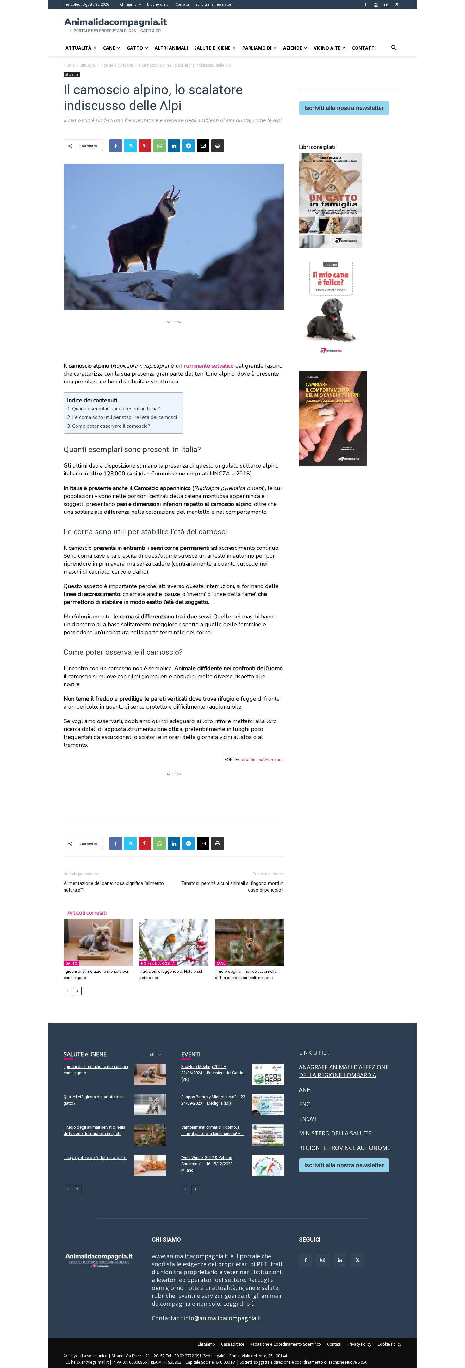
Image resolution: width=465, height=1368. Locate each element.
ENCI (305, 1104)
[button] (393, 48)
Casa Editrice (232, 1344)
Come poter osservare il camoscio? (111, 426)
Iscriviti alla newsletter (214, 4)
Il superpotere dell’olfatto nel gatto (95, 1157)
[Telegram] (188, 145)
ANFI (305, 1089)
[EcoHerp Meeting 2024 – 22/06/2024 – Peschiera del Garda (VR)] (268, 1074)
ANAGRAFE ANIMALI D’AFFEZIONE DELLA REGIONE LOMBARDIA (344, 1071)
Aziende (292, 48)
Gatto (135, 48)
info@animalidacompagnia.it (222, 1318)
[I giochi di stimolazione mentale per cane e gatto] (98, 942)
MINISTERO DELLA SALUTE (335, 1133)
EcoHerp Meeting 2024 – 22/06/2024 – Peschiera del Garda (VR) (212, 1073)
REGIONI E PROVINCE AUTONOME (344, 1147)
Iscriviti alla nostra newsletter (344, 108)
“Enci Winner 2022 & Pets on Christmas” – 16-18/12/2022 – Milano (208, 1164)
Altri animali (171, 48)
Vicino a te (327, 48)
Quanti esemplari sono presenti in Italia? (116, 408)
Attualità (78, 48)
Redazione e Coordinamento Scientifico (285, 1344)
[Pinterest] (145, 145)
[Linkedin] (386, 4)
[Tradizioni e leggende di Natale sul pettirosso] (173, 942)
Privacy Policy (359, 1344)
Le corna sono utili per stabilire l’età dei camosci (124, 417)
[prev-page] (67, 991)
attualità (88, 65)
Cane (109, 48)
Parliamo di (256, 48)
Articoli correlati (87, 913)
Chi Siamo (128, 4)
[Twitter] (396, 4)
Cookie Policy (389, 1344)
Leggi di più (239, 1303)
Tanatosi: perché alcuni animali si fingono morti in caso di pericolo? (232, 886)
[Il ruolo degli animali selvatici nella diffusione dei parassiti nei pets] (249, 942)
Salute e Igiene (212, 48)
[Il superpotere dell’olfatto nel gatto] (150, 1165)
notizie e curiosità (117, 65)
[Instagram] (376, 4)
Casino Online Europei (329, 1184)
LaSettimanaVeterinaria (262, 760)
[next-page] (78, 991)
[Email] (203, 145)
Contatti (182, 4)
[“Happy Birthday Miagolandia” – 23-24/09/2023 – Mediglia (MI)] (268, 1105)
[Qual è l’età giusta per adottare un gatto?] (150, 1105)
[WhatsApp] (159, 145)
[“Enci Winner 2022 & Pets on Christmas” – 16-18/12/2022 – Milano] (268, 1165)
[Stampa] (217, 145)
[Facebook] (365, 4)
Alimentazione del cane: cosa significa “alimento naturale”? (114, 886)
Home (69, 65)
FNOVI (307, 1118)
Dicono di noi (158, 4)
